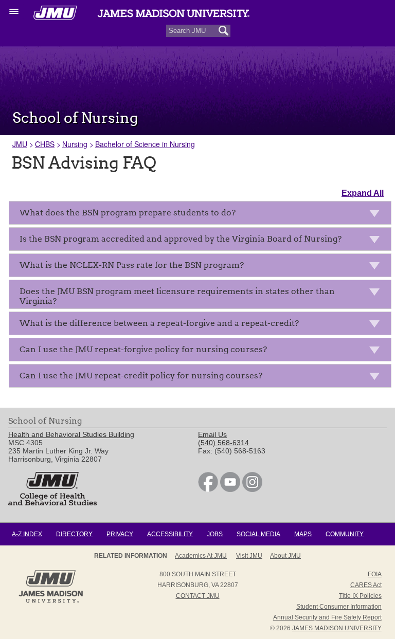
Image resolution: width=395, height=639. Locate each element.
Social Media (258, 534)
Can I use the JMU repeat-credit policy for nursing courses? (141, 375)
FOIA (375, 574)
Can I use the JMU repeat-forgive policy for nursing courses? (143, 349)
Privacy (119, 534)
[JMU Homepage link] (50, 601)
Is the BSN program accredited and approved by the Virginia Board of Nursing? (181, 239)
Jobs (215, 534)
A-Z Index (27, 534)
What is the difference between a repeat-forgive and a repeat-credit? (159, 323)
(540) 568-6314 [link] (223, 443)
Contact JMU (198, 595)
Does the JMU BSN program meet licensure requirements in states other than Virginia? (177, 296)
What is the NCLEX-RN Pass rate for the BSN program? (132, 265)
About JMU (285, 555)
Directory (74, 534)
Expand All (363, 193)
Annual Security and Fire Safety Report (327, 617)
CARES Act (366, 585)
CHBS (45, 144)
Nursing (74, 144)
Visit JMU (249, 555)
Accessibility (170, 534)
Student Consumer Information (339, 606)
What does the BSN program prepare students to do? (128, 212)
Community (345, 534)
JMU (19, 144)
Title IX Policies (360, 595)
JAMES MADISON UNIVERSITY (337, 628)
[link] (208, 489)
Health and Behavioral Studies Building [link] (71, 434)
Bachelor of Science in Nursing (145, 144)
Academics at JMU (201, 555)
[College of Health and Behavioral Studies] (52, 503)
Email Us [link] (212, 434)
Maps (303, 534)
